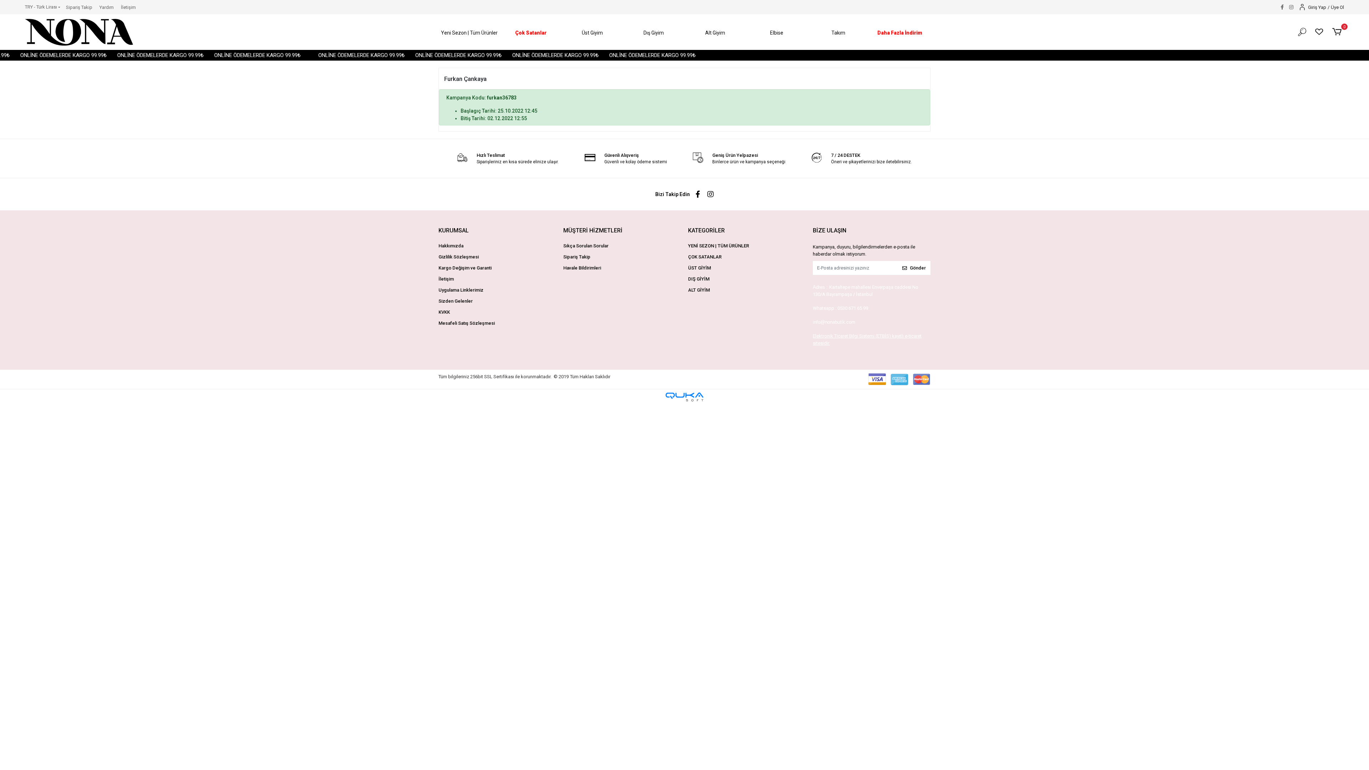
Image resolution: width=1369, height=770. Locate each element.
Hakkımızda (451, 245)
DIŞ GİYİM (698, 279)
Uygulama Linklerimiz (461, 290)
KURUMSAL (454, 230)
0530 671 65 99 (852, 308)
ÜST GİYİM (699, 268)
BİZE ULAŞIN (829, 230)
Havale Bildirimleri (582, 268)
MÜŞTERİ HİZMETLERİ (592, 230)
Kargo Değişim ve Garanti (465, 268)
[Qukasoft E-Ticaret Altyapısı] (684, 396)
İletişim (128, 7)
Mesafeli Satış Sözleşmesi (467, 323)
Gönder (918, 268)
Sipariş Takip (79, 7)
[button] (469, 33)
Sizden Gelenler (456, 301)
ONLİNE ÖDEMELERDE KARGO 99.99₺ (44, 55)
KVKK (444, 312)
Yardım (106, 7)
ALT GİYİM (699, 290)
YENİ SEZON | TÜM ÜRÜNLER (718, 245)
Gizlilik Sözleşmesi (459, 257)
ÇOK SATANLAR (705, 257)
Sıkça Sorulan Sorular (586, 245)
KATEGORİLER (706, 230)
